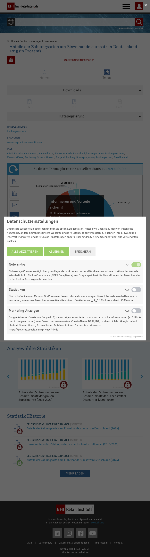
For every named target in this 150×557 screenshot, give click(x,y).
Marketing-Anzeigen (24, 311)
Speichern (83, 251)
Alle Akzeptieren (25, 251)
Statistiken (17, 290)
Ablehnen (56, 251)
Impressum (138, 337)
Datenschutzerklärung (120, 337)
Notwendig (17, 264)
